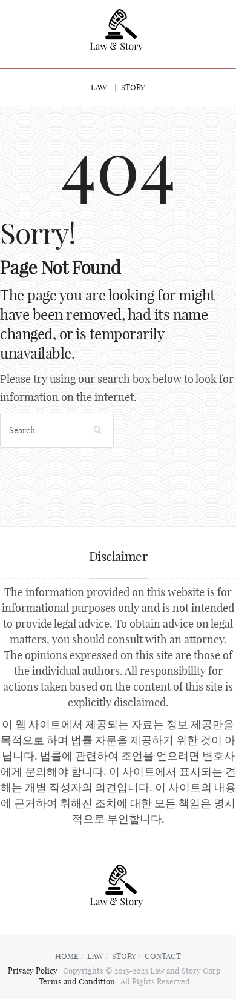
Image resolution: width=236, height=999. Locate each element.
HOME (67, 956)
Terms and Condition (78, 981)
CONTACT (163, 956)
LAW (99, 87)
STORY (133, 87)
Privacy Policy (33, 970)
